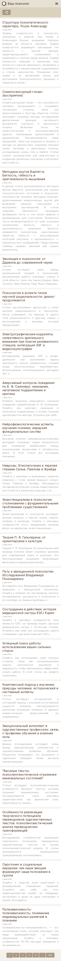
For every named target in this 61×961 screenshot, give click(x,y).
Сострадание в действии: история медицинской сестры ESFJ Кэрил (29, 611)
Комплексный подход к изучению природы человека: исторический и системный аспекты (30, 688)
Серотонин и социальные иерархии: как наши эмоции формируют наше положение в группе (26, 870)
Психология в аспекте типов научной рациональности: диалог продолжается (28, 296)
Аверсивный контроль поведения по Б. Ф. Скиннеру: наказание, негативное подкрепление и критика (28, 388)
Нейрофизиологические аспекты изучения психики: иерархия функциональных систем (28, 427)
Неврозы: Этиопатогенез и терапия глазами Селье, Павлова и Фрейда (29, 467)
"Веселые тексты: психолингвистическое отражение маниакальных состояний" (29, 774)
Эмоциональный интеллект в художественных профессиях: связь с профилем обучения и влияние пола (30, 731)
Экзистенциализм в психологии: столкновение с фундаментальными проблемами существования (30, 503)
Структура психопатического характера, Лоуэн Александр (25, 24)
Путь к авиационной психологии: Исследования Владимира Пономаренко (28, 575)
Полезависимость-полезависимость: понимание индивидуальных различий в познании (25, 915)
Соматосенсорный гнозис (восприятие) (22, 93)
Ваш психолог (19, 3)
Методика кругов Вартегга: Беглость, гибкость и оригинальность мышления (23, 175)
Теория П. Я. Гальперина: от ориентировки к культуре (24, 539)
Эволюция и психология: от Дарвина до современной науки (27, 260)
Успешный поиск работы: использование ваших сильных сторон (26, 646)
